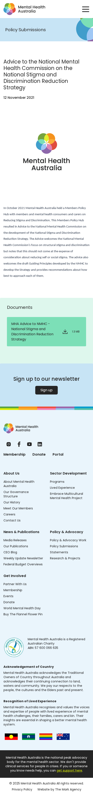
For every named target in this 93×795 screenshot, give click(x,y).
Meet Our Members (18, 508)
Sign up (46, 390)
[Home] (20, 428)
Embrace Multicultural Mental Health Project (66, 496)
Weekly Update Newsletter (23, 558)
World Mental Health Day (22, 608)
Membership (14, 454)
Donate (39, 454)
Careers (9, 514)
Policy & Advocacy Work (68, 540)
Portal (58, 454)
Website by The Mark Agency (59, 789)
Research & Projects (65, 558)
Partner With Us (15, 584)
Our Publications (15, 546)
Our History (11, 502)
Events (8, 596)
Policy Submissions (64, 546)
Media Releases (15, 540)
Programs (57, 481)
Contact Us (12, 520)
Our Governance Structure (16, 494)
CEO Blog (10, 552)
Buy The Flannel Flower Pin (23, 614)
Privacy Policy (22, 789)
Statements (59, 552)
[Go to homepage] (24, 9)
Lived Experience (62, 488)
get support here (69, 770)
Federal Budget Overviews (23, 564)
